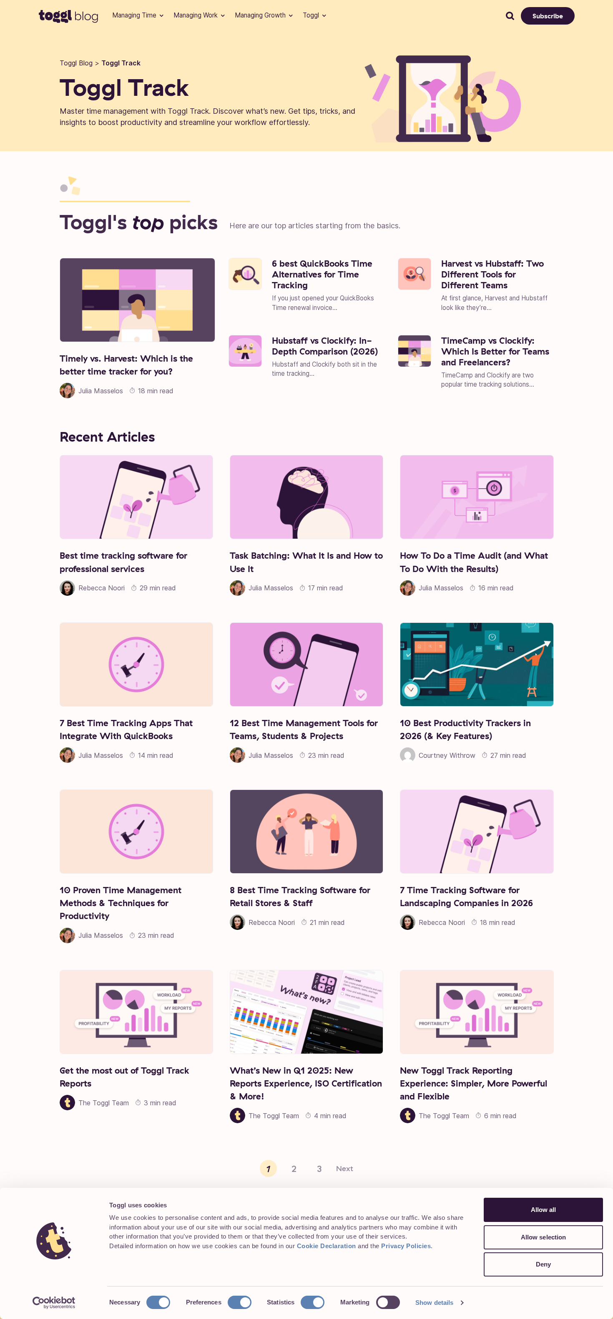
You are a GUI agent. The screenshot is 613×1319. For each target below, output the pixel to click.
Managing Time (134, 15)
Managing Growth (260, 15)
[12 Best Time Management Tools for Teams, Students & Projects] (306, 664)
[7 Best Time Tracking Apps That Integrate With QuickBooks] (136, 664)
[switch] (239, 1302)
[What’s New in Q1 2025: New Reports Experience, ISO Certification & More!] (306, 1012)
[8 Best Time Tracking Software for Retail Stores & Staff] (306, 831)
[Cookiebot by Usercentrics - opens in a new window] (54, 1303)
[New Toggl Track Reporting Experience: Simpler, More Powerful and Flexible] (476, 1012)
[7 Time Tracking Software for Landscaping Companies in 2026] (476, 831)
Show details (434, 1302)
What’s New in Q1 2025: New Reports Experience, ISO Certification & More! (306, 1083)
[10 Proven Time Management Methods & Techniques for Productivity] (136, 831)
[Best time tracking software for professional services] (136, 497)
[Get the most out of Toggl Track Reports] (136, 1012)
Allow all (543, 1209)
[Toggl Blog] (69, 16)
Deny (543, 1264)
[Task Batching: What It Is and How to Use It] (306, 497)
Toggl (311, 15)
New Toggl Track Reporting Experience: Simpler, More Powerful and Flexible (473, 1083)
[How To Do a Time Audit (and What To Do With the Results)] (476, 497)
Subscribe (548, 16)
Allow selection (543, 1237)
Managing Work (195, 15)
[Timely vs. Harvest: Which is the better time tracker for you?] (138, 300)
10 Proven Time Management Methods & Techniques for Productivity (120, 902)
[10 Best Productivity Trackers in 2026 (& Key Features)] (476, 664)
